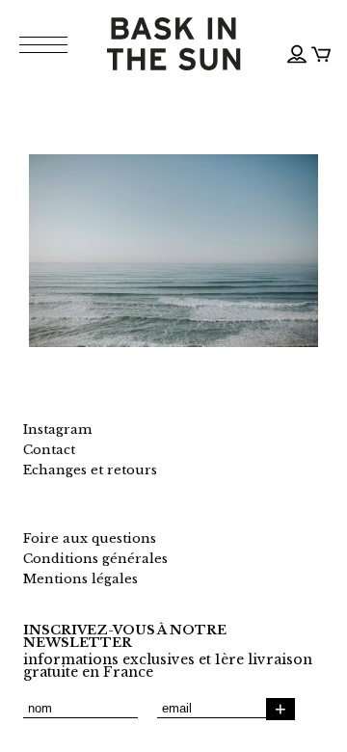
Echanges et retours (90, 470)
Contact (49, 449)
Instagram (57, 429)
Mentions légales (80, 579)
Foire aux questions (89, 538)
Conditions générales (95, 558)
